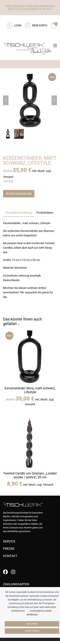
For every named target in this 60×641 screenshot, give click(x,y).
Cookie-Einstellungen (41, 611)
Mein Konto (39, 25)
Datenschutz (18, 611)
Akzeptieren (32, 631)
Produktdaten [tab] (44, 212)
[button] (55, 45)
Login (17, 25)
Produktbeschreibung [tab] (18, 212)
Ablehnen (32, 623)
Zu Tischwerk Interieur (24, 19)
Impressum (32, 615)
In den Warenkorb (19, 193)
